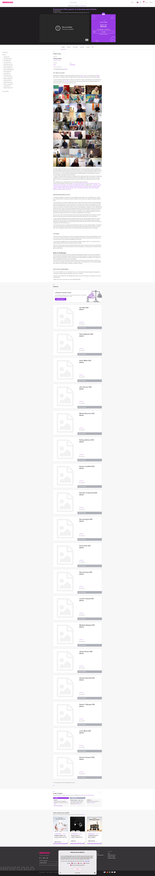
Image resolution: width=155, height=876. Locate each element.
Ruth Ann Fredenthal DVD (9, 69)
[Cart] (140, 2)
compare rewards (60, 299)
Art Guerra (75, 183)
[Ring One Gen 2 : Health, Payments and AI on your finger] (77, 824)
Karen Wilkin (75, 184)
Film (54, 64)
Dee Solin (91, 183)
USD (132, 2)
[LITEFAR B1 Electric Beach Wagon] (94, 824)
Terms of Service (49, 872)
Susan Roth (59, 189)
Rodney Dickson (61, 187)
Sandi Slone (85, 187)
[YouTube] (43, 858)
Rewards (4, 54)
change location (83, 5)
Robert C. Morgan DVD (8, 84)
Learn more (78, 803)
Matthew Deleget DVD (8, 78)
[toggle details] (67, 843)
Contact (96, 853)
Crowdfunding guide (89, 795)
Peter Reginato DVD (8, 58)
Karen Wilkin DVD (7, 60)
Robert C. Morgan (92, 186)
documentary (72, 64)
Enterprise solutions (112, 858)
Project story (5, 52)
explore (83, 814)
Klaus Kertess (81, 184)
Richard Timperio (84, 186)
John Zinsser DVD (7, 62)
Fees (109, 853)
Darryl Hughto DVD (7, 71)
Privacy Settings (57, 872)
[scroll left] (99, 792)
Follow (103, 31)
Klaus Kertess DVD (7, 75)
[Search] (70, 2)
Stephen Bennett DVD (8, 82)
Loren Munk (95, 184)
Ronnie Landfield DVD (8, 67)
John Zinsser (69, 184)
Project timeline (6, 91)
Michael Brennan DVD (8, 64)
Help (82, 795)
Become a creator (111, 856)
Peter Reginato (77, 186)
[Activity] (143, 2)
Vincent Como (68, 189)
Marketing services (111, 855)
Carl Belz (67, 81)
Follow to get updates (58, 805)
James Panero (63, 184)
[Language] (137, 2)
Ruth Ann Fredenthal (78, 187)
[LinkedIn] (47, 858)
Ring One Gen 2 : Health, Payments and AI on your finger (77, 837)
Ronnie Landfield (69, 187)
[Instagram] (45, 858)
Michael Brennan (69, 186)
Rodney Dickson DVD (8, 65)
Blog (96, 856)
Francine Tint (97, 183)
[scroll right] (101, 792)
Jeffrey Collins (57, 11)
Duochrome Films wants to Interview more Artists (75, 9)
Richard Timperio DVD (8, 87)
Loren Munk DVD (7, 85)
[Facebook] (40, 858)
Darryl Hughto (86, 183)
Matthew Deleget (61, 186)
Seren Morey (92, 187)
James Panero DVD (7, 80)
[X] (41, 858)
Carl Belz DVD (6, 56)
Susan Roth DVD (7, 73)
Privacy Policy (42, 872)
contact (59, 60)
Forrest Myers (56, 184)
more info (55, 60)
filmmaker (97, 75)
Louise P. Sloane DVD (8, 76)
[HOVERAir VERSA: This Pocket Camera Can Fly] (60, 824)
